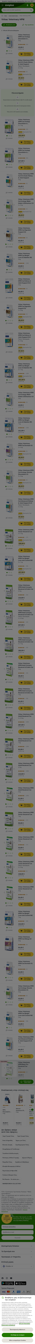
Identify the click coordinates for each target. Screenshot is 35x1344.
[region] (17, 1319)
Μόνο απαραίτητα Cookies (17, 1340)
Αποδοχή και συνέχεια (17, 1335)
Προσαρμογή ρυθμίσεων (17, 1329)
